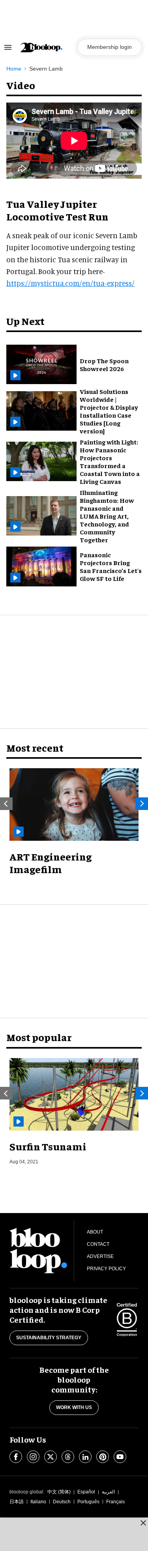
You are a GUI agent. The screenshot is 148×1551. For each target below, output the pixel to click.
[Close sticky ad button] (143, 1522)
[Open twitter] (50, 1456)
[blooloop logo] (46, 47)
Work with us (74, 1407)
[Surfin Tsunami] (74, 1094)
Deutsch (62, 1501)
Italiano (38, 1501)
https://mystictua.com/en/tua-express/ (70, 282)
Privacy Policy (106, 1268)
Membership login (109, 47)
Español (86, 1492)
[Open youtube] (120, 1456)
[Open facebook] (15, 1456)
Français (115, 1501)
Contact (98, 1244)
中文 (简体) (59, 1492)
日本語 (16, 1501)
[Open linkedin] (85, 1456)
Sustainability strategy (48, 1337)
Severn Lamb (46, 68)
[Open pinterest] (102, 1456)
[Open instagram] (33, 1456)
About (95, 1232)
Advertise (100, 1256)
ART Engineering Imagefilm (50, 863)
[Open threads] (68, 1456)
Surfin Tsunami (47, 1146)
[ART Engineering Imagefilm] (74, 804)
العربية (108, 1492)
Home (13, 68)
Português (88, 1501)
